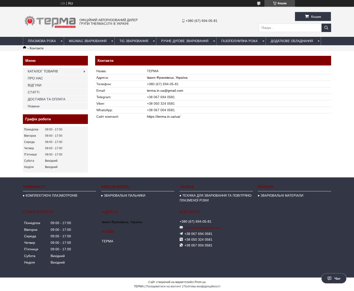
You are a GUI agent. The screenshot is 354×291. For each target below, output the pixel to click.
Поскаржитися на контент (163, 286)
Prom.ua (200, 282)
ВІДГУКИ (34, 85)
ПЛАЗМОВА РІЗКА (42, 41)
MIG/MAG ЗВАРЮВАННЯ (87, 41)
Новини (33, 106)
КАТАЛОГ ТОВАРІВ (43, 71)
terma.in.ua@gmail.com (165, 90)
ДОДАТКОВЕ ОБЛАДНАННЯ (292, 41)
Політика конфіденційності (202, 286)
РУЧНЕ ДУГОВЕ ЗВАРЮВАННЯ (184, 41)
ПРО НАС (35, 78)
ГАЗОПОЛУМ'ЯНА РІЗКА (239, 41)
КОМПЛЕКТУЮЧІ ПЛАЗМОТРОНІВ (51, 195)
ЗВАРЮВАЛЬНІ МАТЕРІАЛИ (282, 195)
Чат (337, 278)
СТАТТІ (33, 92)
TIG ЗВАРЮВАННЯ (133, 41)
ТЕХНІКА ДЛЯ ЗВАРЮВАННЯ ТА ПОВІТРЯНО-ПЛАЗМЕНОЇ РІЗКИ (216, 198)
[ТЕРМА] (50, 29)
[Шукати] (326, 28)
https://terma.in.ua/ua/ (163, 116)
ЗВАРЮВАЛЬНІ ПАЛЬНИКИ (124, 195)
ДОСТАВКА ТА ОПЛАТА (46, 99)
